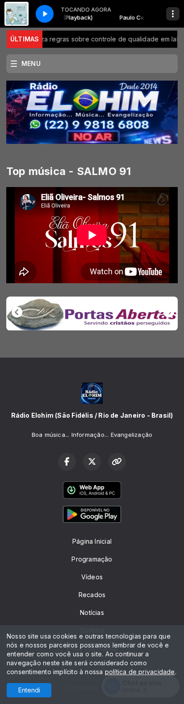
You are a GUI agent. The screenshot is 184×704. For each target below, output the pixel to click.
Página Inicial (92, 541)
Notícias (92, 612)
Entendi (29, 690)
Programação (91, 559)
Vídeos (92, 577)
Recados (92, 594)
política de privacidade (140, 672)
